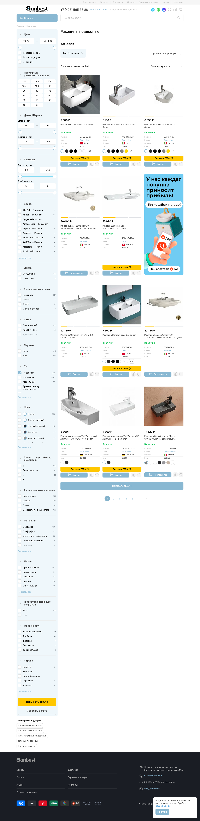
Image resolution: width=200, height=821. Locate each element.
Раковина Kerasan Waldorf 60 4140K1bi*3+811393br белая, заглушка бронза (163, 336)
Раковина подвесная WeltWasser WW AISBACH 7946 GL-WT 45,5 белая (78, 437)
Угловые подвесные (28, 741)
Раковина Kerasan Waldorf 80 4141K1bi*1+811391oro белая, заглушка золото (79, 227)
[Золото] (126, 151)
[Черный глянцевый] (71, 151)
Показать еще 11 (122, 485)
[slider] (20, 48)
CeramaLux (84, 140)
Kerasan (83, 241)
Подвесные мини (26, 746)
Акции (166, 2)
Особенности (32, 625)
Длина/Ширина (33, 115)
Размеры (29, 159)
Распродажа (89, 2)
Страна (28, 660)
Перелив (29, 345)
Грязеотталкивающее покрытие (37, 603)
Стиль (27, 319)
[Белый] (25, 414)
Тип (26, 366)
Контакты (178, 2)
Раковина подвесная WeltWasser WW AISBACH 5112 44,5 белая (120, 437)
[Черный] (75, 151)
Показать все (24, 258)
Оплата (131, 2)
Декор (28, 267)
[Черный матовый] (25, 426)
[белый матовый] (25, 420)
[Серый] (122, 151)
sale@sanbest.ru (152, 788)
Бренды (104, 2)
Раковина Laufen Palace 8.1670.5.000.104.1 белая (114, 227)
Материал (30, 520)
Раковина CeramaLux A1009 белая (77, 124)
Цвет (27, 407)
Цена (27, 34)
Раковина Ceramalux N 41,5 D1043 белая (118, 125)
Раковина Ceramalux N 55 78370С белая (160, 125)
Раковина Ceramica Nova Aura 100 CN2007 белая (77, 336)
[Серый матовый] (164, 462)
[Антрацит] (25, 432)
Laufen (124, 241)
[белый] (62, 151)
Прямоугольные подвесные (32, 735)
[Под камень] (80, 151)
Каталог (28, 18)
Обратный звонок (99, 9)
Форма (28, 561)
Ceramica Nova (86, 350)
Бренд (28, 203)
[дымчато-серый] (25, 438)
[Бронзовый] (84, 151)
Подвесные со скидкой (30, 725)
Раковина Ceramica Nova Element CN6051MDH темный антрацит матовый (160, 437)
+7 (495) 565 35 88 (74, 10)
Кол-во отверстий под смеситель (37, 458)
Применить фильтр (37, 701)
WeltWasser (84, 452)
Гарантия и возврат (149, 2)
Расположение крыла (37, 289)
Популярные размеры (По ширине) (37, 74)
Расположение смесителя (39, 490)
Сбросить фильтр (37, 710)
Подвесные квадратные (30, 730)
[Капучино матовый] (168, 462)
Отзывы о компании (27, 792)
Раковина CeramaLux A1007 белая (119, 335)
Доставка (118, 2)
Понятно (162, 811)
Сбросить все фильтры (163, 53)
